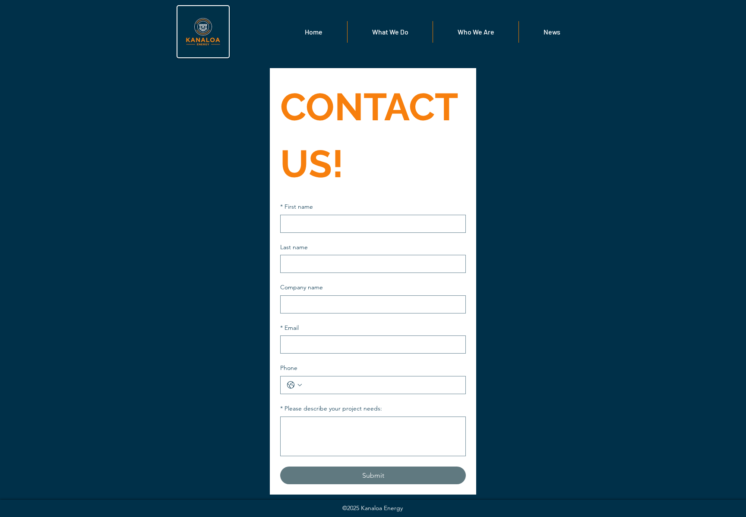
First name (296, 206)
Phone (288, 368)
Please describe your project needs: (331, 408)
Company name (301, 287)
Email (289, 328)
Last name (294, 247)
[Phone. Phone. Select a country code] (294, 385)
